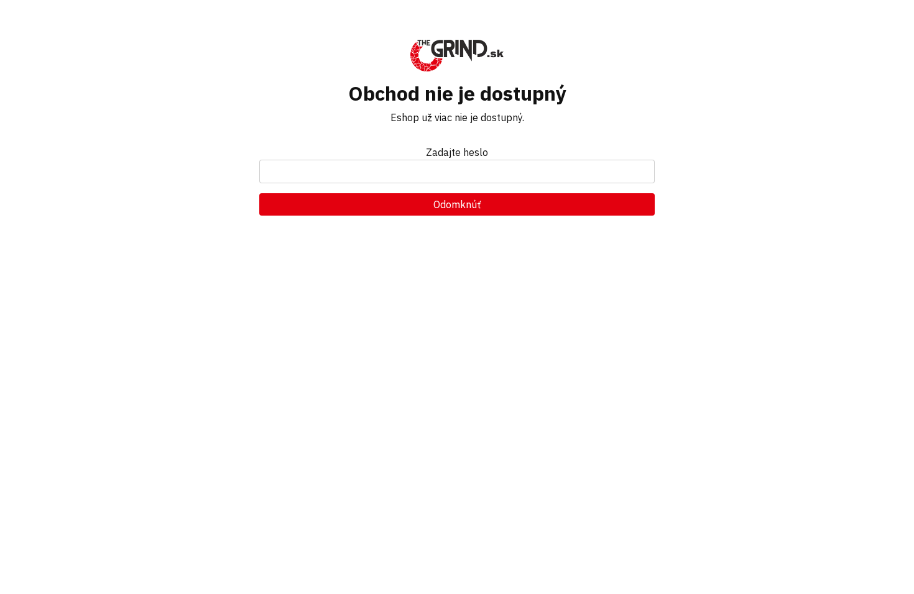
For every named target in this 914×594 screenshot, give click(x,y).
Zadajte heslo (457, 152)
